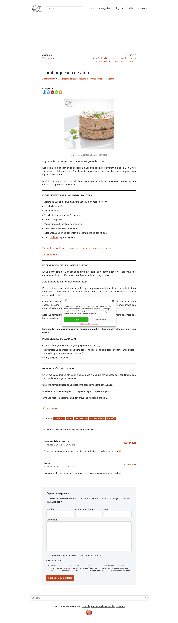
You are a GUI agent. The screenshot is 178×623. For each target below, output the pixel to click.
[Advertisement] (89, 32)
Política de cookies (85, 324)
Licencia (86, 606)
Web (106, 509)
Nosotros (142, 8)
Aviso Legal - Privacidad (103, 606)
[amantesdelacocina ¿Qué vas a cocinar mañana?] (36, 8)
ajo (58, 210)
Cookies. (120, 606)
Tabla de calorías (50, 254)
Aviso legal (95, 324)
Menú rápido (63, 79)
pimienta (54, 237)
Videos (132, 8)
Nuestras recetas (78, 79)
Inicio (93, 8)
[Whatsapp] (56, 92)
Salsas (111, 79)
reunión (111, 418)
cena (69, 418)
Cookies (44, 620)
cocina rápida (97, 418)
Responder (129, 443)
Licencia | (35, 620)
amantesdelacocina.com (57, 441)
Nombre (51, 509)
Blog (117, 8)
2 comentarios (48, 79)
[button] (113, 301)
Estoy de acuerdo (56, 560)
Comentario (53, 519)
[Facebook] (44, 92)
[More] (60, 92)
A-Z (124, 8)
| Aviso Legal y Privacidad (62, 620)
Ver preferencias (101, 319)
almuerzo (59, 418)
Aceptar (76, 319)
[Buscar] (81, 8)
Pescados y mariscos (97, 79)
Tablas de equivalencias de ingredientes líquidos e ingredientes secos (76, 248)
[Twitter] (48, 92)
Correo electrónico (85, 509)
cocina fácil (81, 418)
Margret (48, 463)
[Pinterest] (52, 92)
